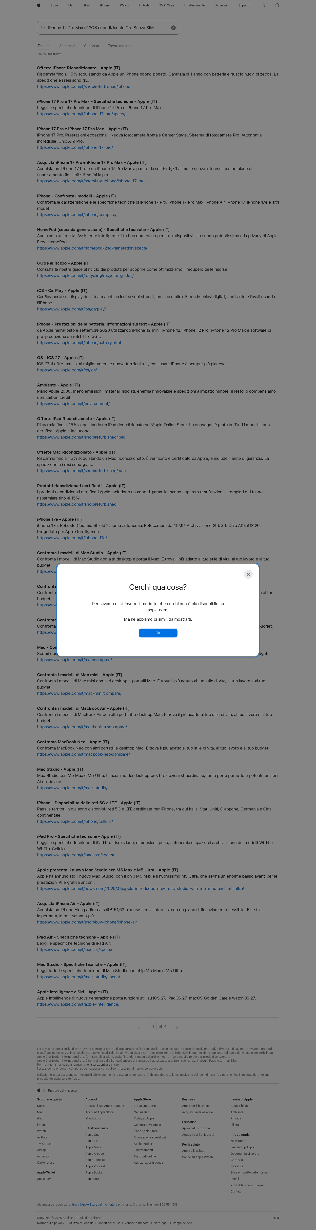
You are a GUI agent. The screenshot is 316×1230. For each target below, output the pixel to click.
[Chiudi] (248, 574)
